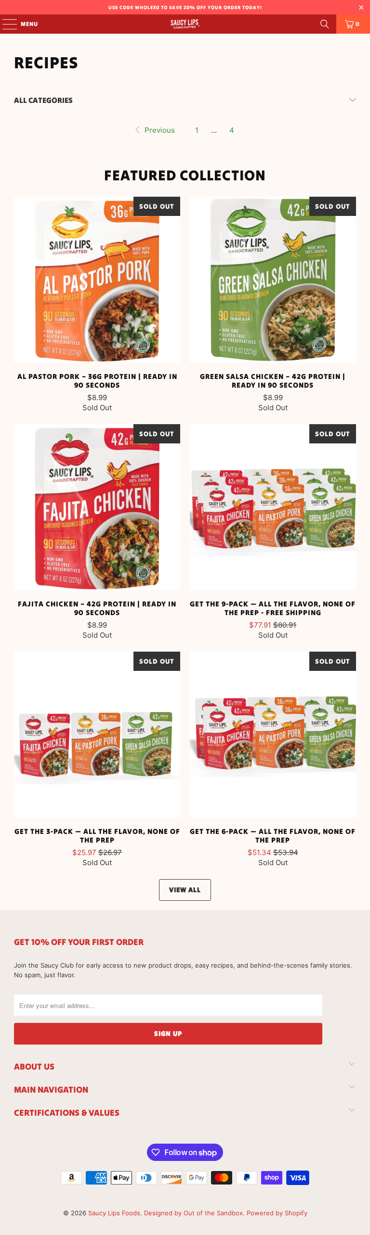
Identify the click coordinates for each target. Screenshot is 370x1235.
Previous (159, 130)
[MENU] (5, 24)
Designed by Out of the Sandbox (193, 1213)
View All (185, 889)
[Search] (325, 24)
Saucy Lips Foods (114, 1213)
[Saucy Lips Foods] (185, 24)
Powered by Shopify (277, 1213)
